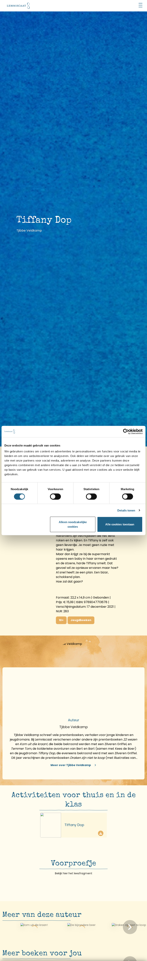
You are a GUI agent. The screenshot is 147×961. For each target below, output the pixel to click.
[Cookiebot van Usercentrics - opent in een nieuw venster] (126, 431)
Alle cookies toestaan (119, 524)
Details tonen (126, 510)
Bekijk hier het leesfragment (73, 873)
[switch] (55, 496)
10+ (61, 620)
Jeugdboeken (81, 620)
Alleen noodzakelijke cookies (73, 524)
